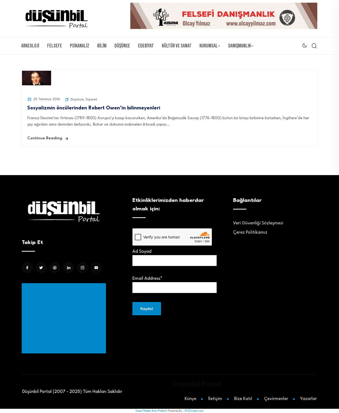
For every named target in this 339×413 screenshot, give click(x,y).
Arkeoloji (30, 46)
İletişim (215, 399)
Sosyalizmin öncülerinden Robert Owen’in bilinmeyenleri (93, 108)
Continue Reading (44, 138)
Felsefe (54, 46)
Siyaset (91, 99)
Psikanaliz (79, 46)
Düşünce (122, 46)
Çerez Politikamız (250, 232)
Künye (190, 399)
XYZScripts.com (194, 411)
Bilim (101, 46)
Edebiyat (146, 46)
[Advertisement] (65, 318)
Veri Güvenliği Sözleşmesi (258, 223)
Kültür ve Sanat (176, 46)
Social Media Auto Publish (151, 411)
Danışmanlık (239, 46)
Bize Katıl (243, 399)
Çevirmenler (276, 399)
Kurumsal (208, 46)
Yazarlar (308, 399)
